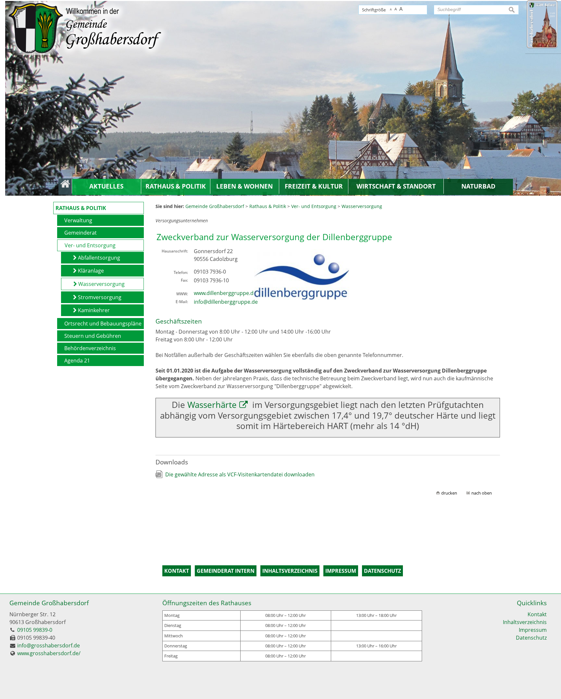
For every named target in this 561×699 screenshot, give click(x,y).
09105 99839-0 (34, 629)
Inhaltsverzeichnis (525, 622)
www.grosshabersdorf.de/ (49, 653)
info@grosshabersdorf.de (48, 645)
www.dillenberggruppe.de (225, 293)
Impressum (533, 629)
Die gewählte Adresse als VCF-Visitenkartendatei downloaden (240, 474)
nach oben (481, 493)
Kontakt (537, 614)
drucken (449, 493)
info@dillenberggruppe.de (226, 301)
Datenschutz (531, 637)
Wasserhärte (212, 405)
